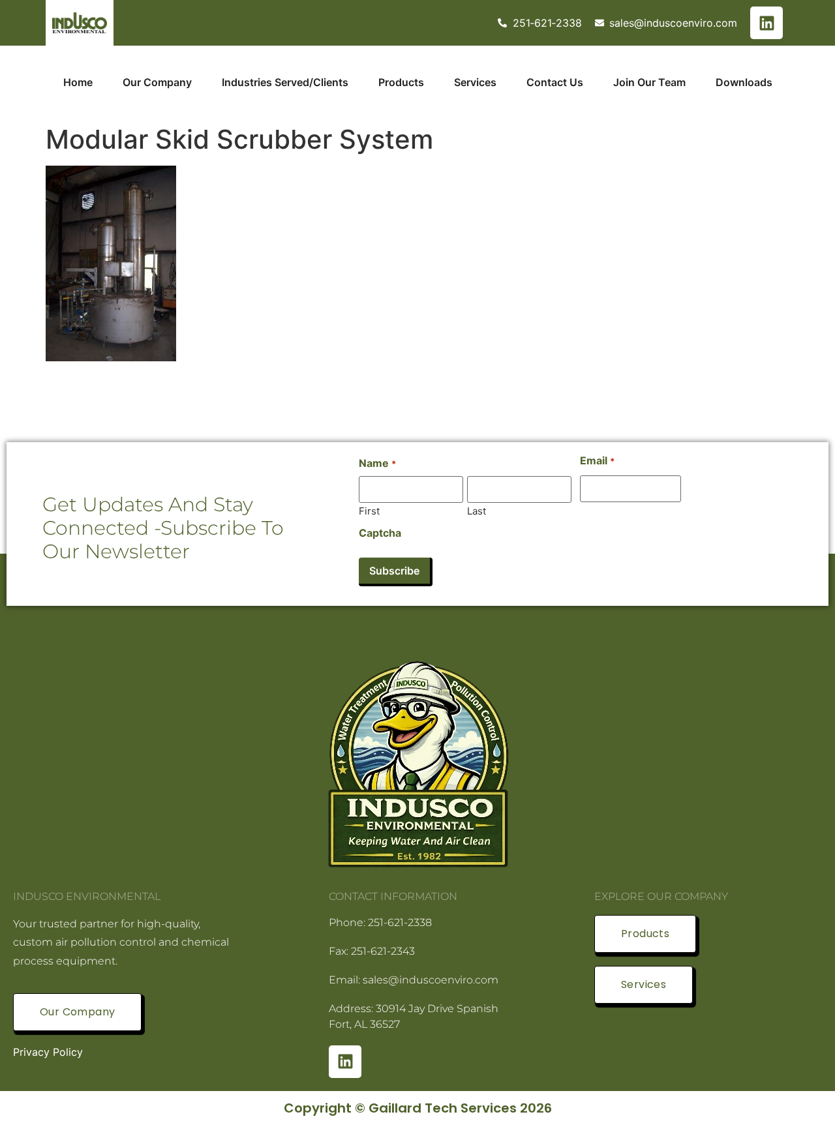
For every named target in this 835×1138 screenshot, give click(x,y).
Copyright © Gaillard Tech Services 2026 (418, 1108)
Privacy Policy (48, 1051)
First (369, 510)
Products (401, 82)
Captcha (380, 533)
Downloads (744, 82)
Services (475, 82)
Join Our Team (649, 82)
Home (78, 82)
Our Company (157, 82)
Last (476, 510)
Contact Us (554, 82)
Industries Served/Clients (285, 82)
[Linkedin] (766, 23)
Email (597, 460)
